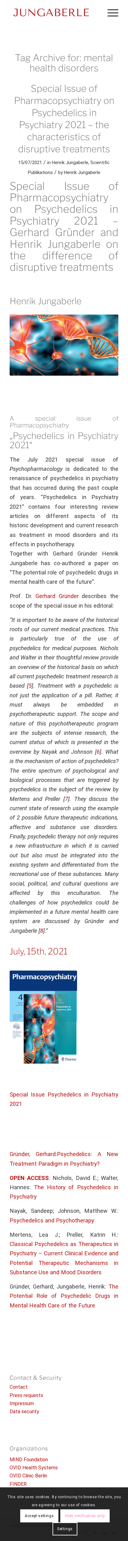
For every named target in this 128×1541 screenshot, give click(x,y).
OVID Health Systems (34, 1468)
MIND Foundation (29, 1460)
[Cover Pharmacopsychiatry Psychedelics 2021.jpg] (64, 345)
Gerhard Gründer (57, 596)
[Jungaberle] (53, 12)
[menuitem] (109, 12)
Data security (24, 1411)
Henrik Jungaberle (70, 162)
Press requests (26, 1395)
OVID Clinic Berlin (28, 1476)
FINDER (18, 1484)
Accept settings (39, 1516)
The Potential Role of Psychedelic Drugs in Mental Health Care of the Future (64, 1296)
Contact (19, 1387)
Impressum (22, 1403)
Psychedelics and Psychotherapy (52, 1220)
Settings (65, 1529)
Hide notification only (85, 1516)
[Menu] (109, 12)
